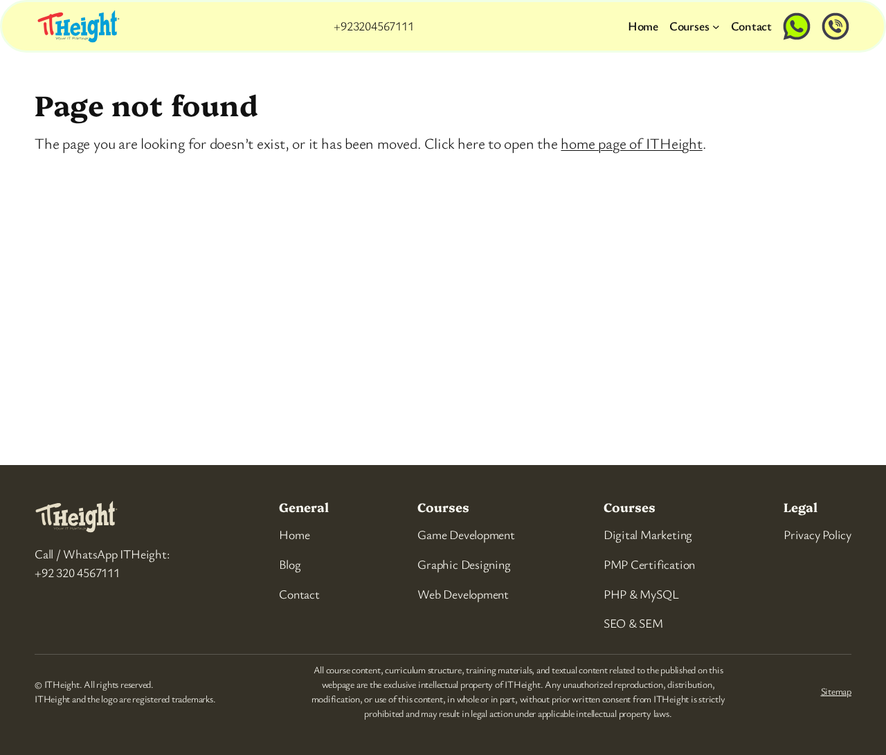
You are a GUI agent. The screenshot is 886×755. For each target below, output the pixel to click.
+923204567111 (373, 25)
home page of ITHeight (631, 143)
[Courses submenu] (716, 26)
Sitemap (836, 691)
